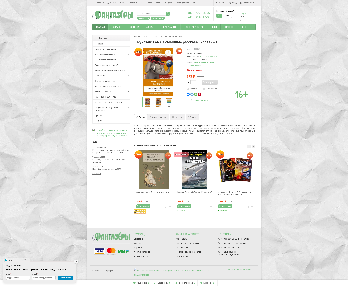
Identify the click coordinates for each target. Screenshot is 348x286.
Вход (234, 2)
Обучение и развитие (105, 81)
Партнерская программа (187, 243)
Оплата (122, 2)
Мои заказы (181, 238)
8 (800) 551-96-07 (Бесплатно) (235, 238)
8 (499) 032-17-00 (198, 17)
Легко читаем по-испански (205, 62)
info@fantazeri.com (230, 247)
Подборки (99, 120)
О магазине (99, 2)
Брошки (98, 115)
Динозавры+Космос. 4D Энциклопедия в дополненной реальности (235, 193)
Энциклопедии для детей (106, 65)
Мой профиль (182, 247)
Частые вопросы (142, 252)
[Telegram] (192, 94)
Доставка (111, 2)
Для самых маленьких (105, 54)
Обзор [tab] (142, 117)
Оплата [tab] (193, 117)
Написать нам (143, 18)
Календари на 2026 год (105, 97)
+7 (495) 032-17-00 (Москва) (234, 243)
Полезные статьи (154, 2)
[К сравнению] (166, 206)
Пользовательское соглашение (239, 269)
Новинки (134, 27)
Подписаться (65, 278)
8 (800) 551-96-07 (198, 13)
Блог (214, 27)
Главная (100, 27)
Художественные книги (105, 49)
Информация (169, 27)
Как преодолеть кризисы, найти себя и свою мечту (109, 160)
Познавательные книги (105, 59)
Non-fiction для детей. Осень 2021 (106, 169)
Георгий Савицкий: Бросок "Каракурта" (194, 192)
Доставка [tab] (178, 117)
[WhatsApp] (195, 94)
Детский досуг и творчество (108, 86)
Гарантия (138, 247)
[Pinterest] (199, 94)
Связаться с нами (142, 256)
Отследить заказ (136, 2)
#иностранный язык (199, 100)
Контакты (246, 27)
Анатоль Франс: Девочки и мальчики (152, 192)
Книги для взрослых (104, 91)
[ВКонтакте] (188, 94)
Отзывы (228, 27)
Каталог (116, 27)
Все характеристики (195, 65)
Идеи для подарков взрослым (109, 102)
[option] (147, 102)
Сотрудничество (194, 27)
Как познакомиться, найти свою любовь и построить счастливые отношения (110, 151)
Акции (149, 27)
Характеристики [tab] (159, 117)
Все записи (96, 174)
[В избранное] (170, 206)
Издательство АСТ (208, 56)
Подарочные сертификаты (177, 2)
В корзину (144, 206)
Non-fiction (100, 75)
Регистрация (248, 2)
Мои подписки (182, 256)
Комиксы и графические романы (110, 70)
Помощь (195, 2)
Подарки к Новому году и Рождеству (106, 108)
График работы (158, 18)
